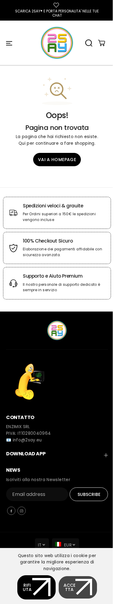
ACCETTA (69, 587)
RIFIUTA (27, 587)
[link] (57, 380)
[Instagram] (21, 511)
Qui (22, 143)
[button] (9, 43)
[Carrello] (101, 43)
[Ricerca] (88, 43)
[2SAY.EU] (57, 43)
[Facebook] (11, 511)
